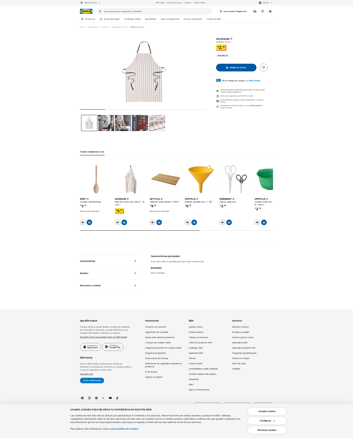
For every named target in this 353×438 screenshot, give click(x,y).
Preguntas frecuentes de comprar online (163, 347)
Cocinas (105, 27)
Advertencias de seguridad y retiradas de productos (163, 365)
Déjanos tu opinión (153, 377)
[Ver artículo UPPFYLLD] (201, 179)
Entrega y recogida (240, 332)
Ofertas (192, 358)
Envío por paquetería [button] (228, 96)
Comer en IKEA (199, 3)
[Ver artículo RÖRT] (96, 179)
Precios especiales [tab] (193, 19)
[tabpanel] (212, 266)
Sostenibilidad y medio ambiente (203, 368)
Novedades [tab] (150, 19)
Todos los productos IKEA (200, 342)
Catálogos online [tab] (132, 19)
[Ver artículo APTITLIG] (166, 179)
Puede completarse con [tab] (92, 151)
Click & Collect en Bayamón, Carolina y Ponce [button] (242, 101)
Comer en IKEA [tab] (214, 19)
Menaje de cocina (119, 27)
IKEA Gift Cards (239, 363)
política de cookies (127, 429)
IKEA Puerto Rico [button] (90, 3)
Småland (236, 368)
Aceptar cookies (267, 411)
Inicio (82, 27)
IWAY (191, 384)
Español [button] (266, 2)
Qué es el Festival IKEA (199, 389)
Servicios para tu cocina (242, 337)
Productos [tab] (90, 19)
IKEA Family (160, 3)
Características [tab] (87, 261)
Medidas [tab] (84, 273)
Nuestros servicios (240, 327)
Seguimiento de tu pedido (156, 332)
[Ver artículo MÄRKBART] (236, 179)
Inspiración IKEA (196, 353)
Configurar (265, 421)
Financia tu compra (240, 358)
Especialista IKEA (239, 342)
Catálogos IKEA (196, 347)
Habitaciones (93, 27)
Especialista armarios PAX (243, 347)
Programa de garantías (155, 353)
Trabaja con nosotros (198, 337)
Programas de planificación (244, 353)
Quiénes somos (196, 327)
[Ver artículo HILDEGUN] (131, 179)
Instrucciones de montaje (156, 358)
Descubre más (86, 374)
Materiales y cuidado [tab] (90, 285)
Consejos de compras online (158, 342)
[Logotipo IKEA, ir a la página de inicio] (86, 11)
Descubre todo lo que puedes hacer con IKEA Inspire (103, 337)
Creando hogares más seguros (202, 374)
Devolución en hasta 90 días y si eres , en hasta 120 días (241, 107)
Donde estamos (196, 332)
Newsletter (194, 379)
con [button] (241, 80)
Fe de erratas (151, 371)
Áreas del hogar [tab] (112, 19)
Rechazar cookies (267, 430)
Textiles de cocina (137, 27)
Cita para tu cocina (174, 3)
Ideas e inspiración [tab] (170, 19)
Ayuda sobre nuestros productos (160, 337)
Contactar (187, 3)
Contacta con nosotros (155, 327)
